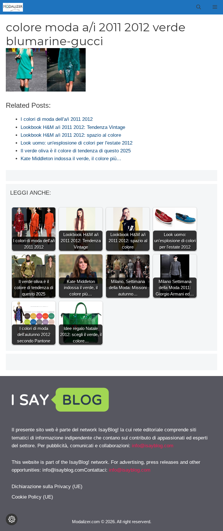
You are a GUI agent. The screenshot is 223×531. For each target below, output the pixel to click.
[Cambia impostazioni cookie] (11, 519)
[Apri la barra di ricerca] (198, 7)
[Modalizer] (13, 7)
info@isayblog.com (152, 445)
